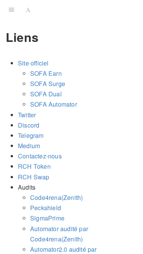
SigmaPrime (47, 218)
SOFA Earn (46, 73)
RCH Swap (34, 177)
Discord (28, 125)
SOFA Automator (53, 104)
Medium (29, 145)
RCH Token (34, 166)
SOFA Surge (47, 83)
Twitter (27, 114)
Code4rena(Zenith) (56, 197)
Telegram (31, 135)
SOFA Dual (46, 93)
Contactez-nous (40, 156)
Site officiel (33, 63)
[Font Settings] (28, 9)
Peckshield (45, 207)
